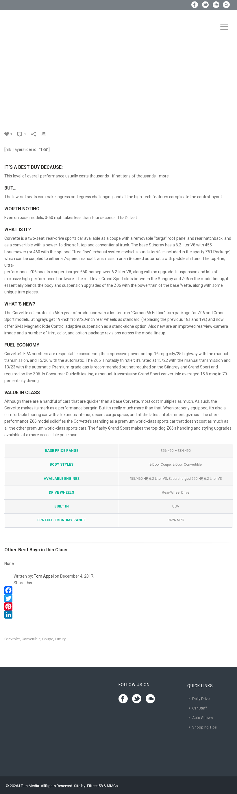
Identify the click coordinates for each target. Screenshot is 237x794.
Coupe (47, 639)
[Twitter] (118, 598)
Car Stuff (199, 708)
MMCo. (113, 786)
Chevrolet (12, 639)
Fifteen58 (95, 786)
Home (5, 73)
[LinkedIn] (118, 615)
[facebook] (123, 699)
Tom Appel (44, 576)
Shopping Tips (204, 727)
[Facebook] (118, 590)
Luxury (60, 639)
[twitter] (136, 699)
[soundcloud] (150, 699)
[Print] (47, 134)
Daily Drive (201, 698)
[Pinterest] (118, 606)
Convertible (31, 639)
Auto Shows (202, 718)
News (18, 73)
